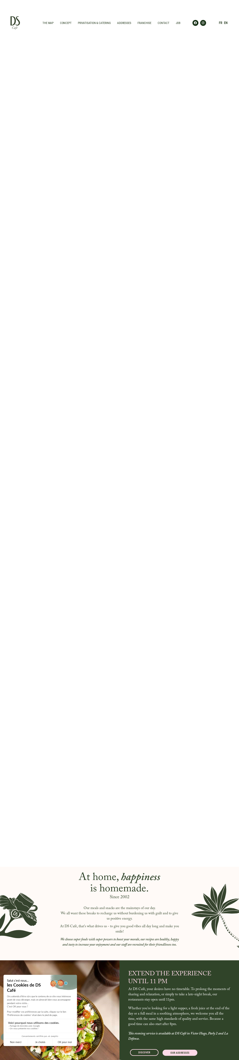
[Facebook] (195, 23)
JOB (178, 23)
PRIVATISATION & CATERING (94, 23)
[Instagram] (203, 23)
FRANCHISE (144, 23)
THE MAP (48, 23)
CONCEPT (66, 23)
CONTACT (163, 23)
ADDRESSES (124, 23)
